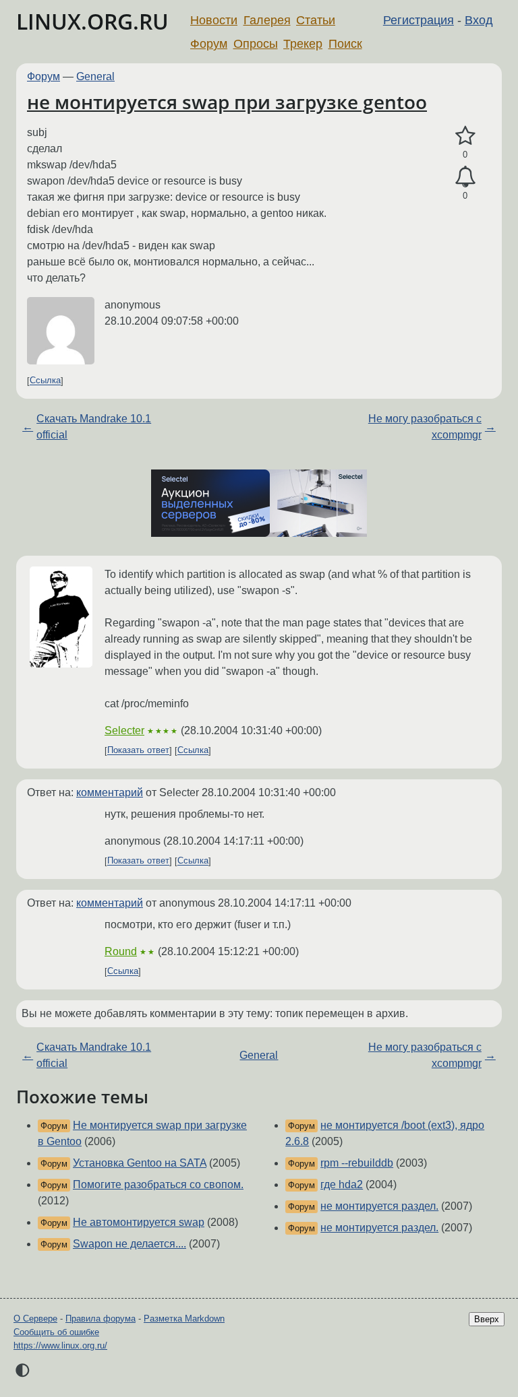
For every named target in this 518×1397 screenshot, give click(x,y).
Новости (213, 20)
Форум (208, 44)
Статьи (315, 20)
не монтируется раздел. (379, 1206)
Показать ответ (138, 751)
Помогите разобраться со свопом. (158, 1184)
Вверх (486, 1319)
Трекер (302, 44)
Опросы (255, 44)
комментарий (109, 792)
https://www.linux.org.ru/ (60, 1345)
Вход (479, 20)
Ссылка (45, 381)
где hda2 (341, 1184)
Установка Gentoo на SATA (139, 1163)
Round (121, 951)
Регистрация (418, 20)
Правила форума (100, 1318)
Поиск (345, 44)
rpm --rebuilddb (356, 1163)
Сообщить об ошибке (56, 1332)
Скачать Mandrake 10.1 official (93, 427)
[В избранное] (465, 136)
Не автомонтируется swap (138, 1222)
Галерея (267, 20)
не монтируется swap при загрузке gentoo (227, 102)
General (95, 76)
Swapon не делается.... (129, 1243)
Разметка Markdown (184, 1318)
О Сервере (35, 1318)
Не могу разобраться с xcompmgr (425, 427)
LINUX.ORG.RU (92, 21)
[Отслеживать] (465, 177)
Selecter (124, 730)
